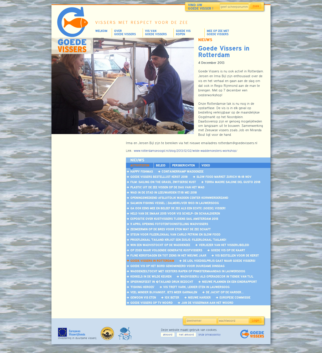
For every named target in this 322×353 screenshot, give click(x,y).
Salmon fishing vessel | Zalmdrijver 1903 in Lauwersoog (174, 203)
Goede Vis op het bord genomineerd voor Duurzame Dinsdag (177, 266)
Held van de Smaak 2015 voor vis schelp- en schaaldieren (175, 213)
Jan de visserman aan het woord (207, 302)
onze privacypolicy (209, 334)
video (206, 165)
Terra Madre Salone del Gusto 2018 (232, 182)
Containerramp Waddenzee (182, 171)
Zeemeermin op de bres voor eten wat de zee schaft (170, 229)
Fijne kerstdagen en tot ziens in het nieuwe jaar (168, 255)
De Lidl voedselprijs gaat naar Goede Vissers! (219, 260)
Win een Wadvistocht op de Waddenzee (160, 245)
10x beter (172, 297)
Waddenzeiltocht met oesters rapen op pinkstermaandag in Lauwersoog (187, 271)
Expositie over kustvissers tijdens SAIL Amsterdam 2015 (174, 218)
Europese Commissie (234, 297)
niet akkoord (186, 334)
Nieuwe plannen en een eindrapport (229, 281)
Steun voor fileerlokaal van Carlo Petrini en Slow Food (175, 234)
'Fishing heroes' (142, 287)
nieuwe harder (199, 297)
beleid (160, 165)
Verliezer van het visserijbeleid (224, 245)
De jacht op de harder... (225, 292)
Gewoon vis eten (143, 297)
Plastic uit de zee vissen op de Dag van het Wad (167, 187)
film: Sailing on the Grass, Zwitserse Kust (163, 182)
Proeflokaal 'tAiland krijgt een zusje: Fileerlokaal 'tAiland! (178, 239)
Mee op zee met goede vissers (218, 32)
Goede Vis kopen (183, 32)
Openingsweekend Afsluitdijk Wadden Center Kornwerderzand (179, 197)
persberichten (183, 165)
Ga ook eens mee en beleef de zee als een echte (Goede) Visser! (178, 208)
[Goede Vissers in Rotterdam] (121, 133)
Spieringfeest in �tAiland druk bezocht (161, 281)
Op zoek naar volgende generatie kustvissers (166, 250)
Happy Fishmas (141, 171)
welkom (101, 31)
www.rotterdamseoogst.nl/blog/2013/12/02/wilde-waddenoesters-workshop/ (185, 150)
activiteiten (139, 165)
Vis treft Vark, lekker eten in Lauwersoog (196, 287)
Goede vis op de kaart (228, 250)
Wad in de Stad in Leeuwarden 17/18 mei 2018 (163, 192)
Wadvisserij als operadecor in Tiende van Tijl (216, 276)
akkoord (167, 334)
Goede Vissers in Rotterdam (152, 260)
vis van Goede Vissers (156, 32)
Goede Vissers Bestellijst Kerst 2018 (159, 176)
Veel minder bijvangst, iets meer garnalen (163, 292)
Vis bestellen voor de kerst (237, 255)
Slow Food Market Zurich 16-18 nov (223, 176)
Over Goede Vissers (125, 32)
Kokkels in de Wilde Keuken (151, 276)
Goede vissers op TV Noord (151, 302)
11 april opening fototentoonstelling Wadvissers (169, 224)
